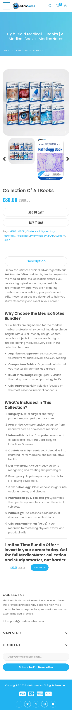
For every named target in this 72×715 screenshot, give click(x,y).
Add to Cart (36, 212)
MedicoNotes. (35, 685)
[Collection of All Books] (21, 151)
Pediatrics (23, 236)
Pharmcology (38, 236)
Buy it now (36, 222)
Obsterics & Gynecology (41, 231)
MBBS (13, 231)
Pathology (9, 236)
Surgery (60, 236)
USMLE (6, 240)
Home (6, 50)
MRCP (21, 231)
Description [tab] (36, 261)
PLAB (51, 236)
